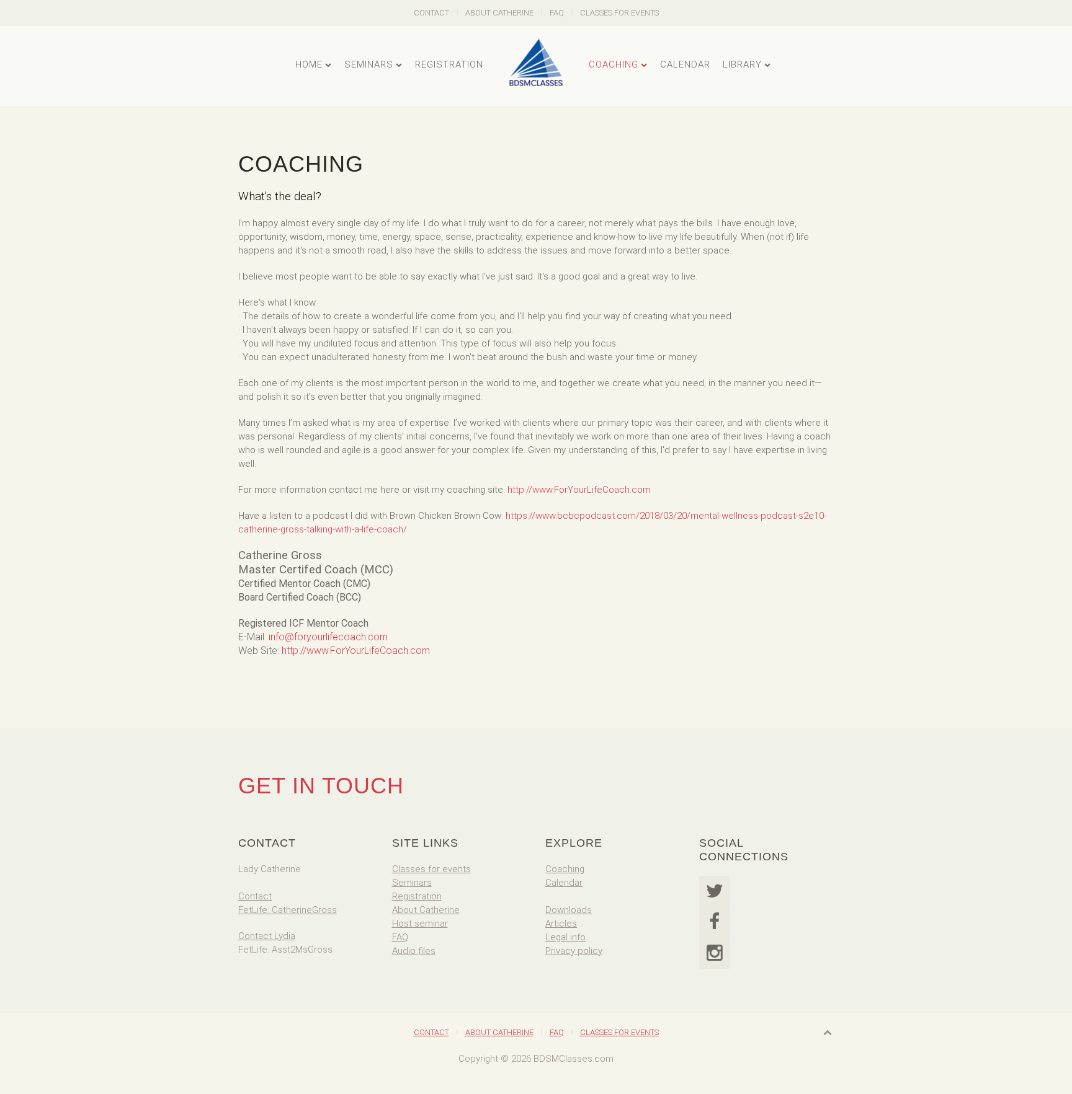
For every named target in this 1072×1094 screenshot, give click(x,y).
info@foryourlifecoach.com (328, 637)
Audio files (414, 950)
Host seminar (420, 923)
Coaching (613, 64)
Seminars (368, 64)
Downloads (568, 909)
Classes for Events (619, 12)
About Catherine (499, 12)
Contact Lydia (266, 936)
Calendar (685, 64)
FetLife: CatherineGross (287, 909)
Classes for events (431, 869)
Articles (561, 923)
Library (742, 64)
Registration (449, 64)
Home (309, 64)
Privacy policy (573, 950)
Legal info (565, 937)
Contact (431, 12)
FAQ (557, 12)
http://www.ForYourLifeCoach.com (579, 489)
